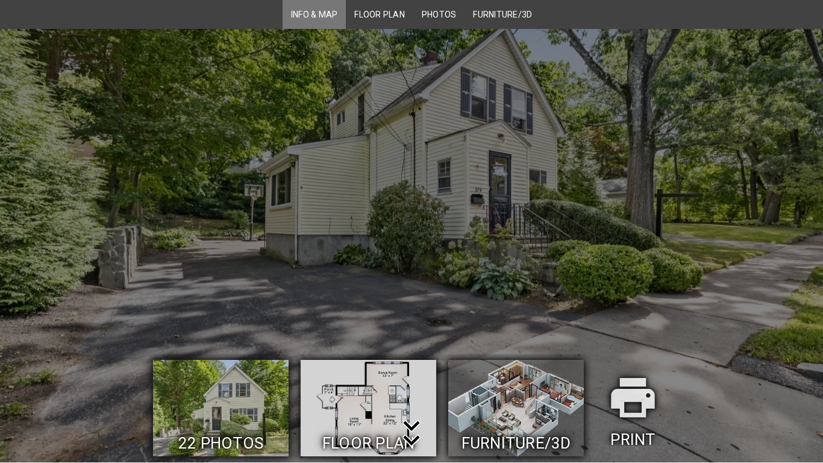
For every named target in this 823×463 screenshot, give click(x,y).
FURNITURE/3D (502, 14)
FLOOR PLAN (379, 14)
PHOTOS (439, 14)
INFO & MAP (314, 14)
